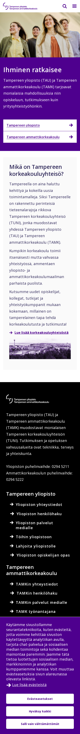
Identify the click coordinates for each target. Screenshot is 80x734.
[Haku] (62, 6)
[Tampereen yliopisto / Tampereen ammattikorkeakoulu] (23, 6)
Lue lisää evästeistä (29, 684)
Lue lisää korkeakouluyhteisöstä (42, 332)
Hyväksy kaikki (40, 711)
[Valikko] (72, 6)
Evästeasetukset (40, 699)
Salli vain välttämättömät (40, 724)
